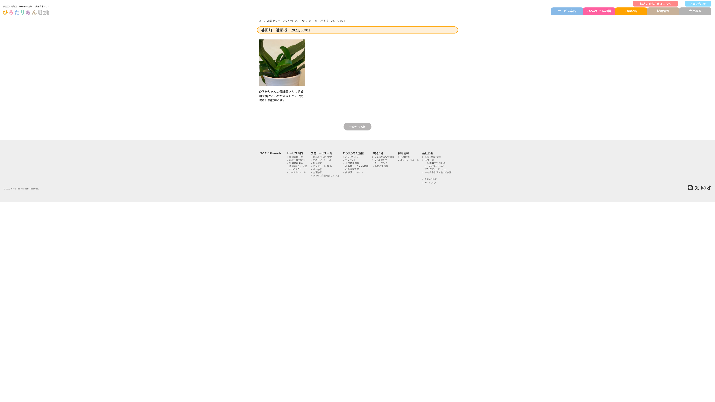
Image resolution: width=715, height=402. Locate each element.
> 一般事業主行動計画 (434, 163)
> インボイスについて (433, 166)
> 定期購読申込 (295, 163)
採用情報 (663, 11)
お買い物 (631, 11)
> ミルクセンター (380, 160)
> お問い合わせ (429, 179)
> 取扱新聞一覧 (295, 156)
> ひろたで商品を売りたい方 (325, 175)
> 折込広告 (316, 163)
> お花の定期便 (380, 166)
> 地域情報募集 (351, 163)
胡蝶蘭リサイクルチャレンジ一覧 (286, 21)
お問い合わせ (698, 4)
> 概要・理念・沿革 (431, 156)
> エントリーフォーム (408, 160)
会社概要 (695, 11)
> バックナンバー (351, 156)
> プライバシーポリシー (434, 169)
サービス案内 (567, 11)
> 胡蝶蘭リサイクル (353, 172)
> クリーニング (379, 163)
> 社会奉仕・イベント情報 (356, 166)
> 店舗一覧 (428, 160)
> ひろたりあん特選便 (383, 156)
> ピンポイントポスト (321, 166)
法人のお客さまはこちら (655, 4)
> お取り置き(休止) (296, 160)
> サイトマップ (429, 182)
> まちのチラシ (294, 169)
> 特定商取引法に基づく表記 (437, 172)
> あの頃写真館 (351, 169)
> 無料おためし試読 (297, 166)
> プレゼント (349, 160)
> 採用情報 (404, 156)
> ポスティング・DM (321, 160)
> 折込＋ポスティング (321, 156)
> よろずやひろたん (296, 172)
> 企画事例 (316, 172)
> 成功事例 (316, 169)
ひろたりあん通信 (599, 11)
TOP (260, 21)
